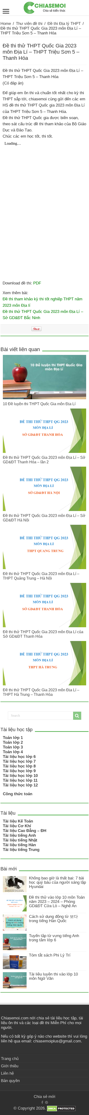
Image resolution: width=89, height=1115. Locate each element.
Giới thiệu (9, 1066)
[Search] (77, 716)
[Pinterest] (46, 1102)
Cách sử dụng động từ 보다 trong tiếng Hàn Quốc (53, 918)
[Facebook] (42, 1102)
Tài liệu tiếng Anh (19, 835)
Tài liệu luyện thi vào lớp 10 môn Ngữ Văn (53, 976)
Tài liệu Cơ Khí (17, 826)
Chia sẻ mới (44, 1096)
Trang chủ (10, 1058)
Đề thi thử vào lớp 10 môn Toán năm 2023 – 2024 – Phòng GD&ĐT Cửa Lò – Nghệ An (57, 901)
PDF (37, 283)
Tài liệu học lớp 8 (19, 766)
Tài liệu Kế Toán (18, 821)
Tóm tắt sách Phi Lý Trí (49, 955)
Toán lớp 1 (13, 737)
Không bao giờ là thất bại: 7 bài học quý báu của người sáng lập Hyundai (57, 882)
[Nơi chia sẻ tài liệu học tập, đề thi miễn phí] (44, 7)
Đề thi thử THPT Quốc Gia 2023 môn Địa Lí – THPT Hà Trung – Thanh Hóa (41, 692)
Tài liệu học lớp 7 (19, 761)
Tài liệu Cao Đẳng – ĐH (24, 830)
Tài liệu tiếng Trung (21, 849)
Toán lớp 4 (13, 752)
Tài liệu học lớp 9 (19, 771)
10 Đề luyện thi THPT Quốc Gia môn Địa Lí (39, 404)
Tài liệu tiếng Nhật (20, 840)
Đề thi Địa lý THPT (64, 23)
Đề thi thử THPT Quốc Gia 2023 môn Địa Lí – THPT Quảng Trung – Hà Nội (41, 575)
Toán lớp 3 (13, 747)
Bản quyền (10, 1080)
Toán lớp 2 (13, 742)
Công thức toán (17, 794)
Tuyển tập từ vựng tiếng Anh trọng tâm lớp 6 (54, 938)
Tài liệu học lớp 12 (20, 785)
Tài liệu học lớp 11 (20, 780)
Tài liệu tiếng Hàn (19, 845)
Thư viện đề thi (29, 23)
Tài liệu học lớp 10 (20, 775)
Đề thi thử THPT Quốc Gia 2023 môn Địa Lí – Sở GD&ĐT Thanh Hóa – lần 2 (44, 459)
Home (5, 23)
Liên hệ (7, 1073)
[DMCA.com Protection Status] (61, 1108)
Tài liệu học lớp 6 (19, 756)
